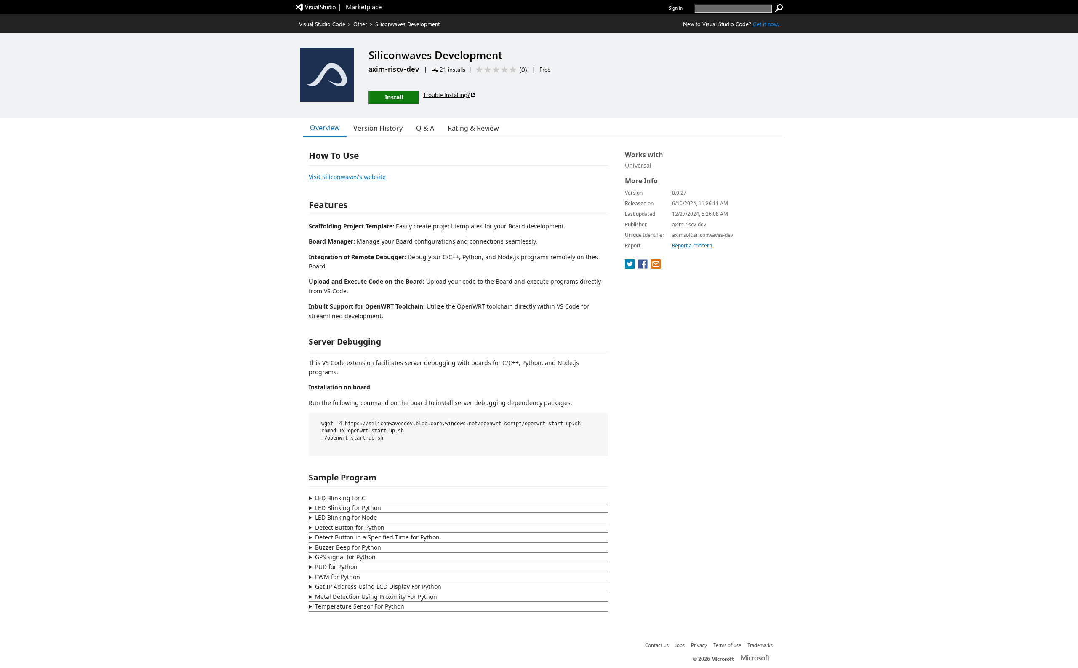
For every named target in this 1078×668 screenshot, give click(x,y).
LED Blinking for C (340, 498)
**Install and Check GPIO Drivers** (455, 498)
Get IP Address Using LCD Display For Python (378, 586)
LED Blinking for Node (346, 517)
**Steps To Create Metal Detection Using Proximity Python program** (455, 597)
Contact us (657, 644)
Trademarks (760, 644)
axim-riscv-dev (393, 69)
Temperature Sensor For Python (359, 606)
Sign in (676, 8)
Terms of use (727, 644)
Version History (378, 128)
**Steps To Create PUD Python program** (455, 567)
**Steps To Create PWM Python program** (455, 577)
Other (360, 23)
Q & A (425, 128)
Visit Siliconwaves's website (347, 177)
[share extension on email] (656, 266)
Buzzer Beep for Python (348, 547)
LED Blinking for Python (348, 508)
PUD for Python (336, 567)
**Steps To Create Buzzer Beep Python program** (456, 548)
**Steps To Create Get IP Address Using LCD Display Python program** (456, 587)
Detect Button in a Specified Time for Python (377, 537)
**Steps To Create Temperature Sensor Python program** (455, 607)
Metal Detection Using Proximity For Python (376, 597)
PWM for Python (337, 577)
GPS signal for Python (345, 557)
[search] (779, 8)
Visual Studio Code (322, 23)
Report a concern (692, 245)
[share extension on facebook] (643, 266)
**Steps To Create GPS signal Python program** (455, 557)
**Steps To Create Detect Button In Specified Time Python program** (457, 537)
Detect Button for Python (349, 527)
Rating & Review (473, 128)
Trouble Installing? (446, 95)
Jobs (680, 644)
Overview (325, 127)
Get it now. (766, 23)
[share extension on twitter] (630, 266)
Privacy (699, 644)
